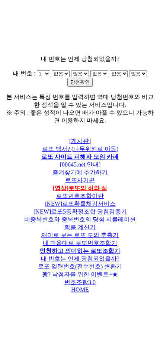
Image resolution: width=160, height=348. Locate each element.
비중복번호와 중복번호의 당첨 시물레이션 (80, 219)
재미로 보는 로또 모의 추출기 (80, 235)
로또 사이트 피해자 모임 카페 (80, 156)
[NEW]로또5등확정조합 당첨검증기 (80, 211)
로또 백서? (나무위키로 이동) (80, 149)
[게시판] (80, 141)
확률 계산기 (80, 227)
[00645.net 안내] (80, 164)
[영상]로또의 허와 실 (80, 188)
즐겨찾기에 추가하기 (80, 172)
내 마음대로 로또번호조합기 (80, 243)
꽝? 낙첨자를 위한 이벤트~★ (80, 274)
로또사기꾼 (80, 180)
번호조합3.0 (80, 282)
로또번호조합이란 (80, 196)
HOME (80, 289)
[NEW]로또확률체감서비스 (80, 204)
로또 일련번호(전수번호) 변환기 (80, 266)
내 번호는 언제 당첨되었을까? (80, 258)
